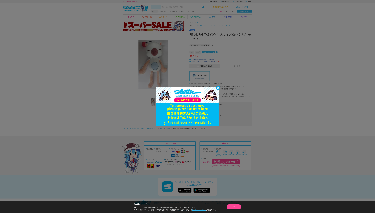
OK (234, 207)
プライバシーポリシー (199, 210)
